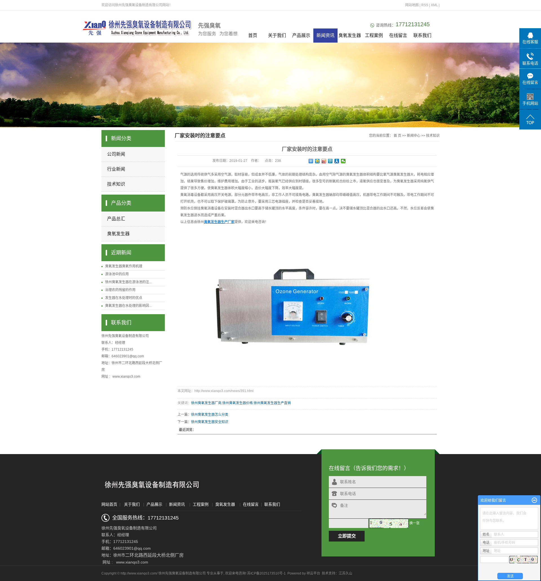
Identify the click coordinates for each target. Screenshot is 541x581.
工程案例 (374, 35)
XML (434, 5)
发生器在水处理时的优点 (123, 298)
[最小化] (534, 500)
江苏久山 (345, 573)
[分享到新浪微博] (324, 161)
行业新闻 (116, 169)
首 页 (397, 136)
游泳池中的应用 (117, 274)
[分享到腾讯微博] (330, 161)
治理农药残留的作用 (120, 290)
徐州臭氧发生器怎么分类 (209, 415)
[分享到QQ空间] (317, 161)
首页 (252, 35)
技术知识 (116, 184)
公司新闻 (116, 154)
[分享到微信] (343, 161)
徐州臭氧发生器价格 (237, 403)
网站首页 (109, 504)
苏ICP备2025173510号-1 (266, 573)
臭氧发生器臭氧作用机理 (123, 266)
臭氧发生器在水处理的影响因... (128, 306)
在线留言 (398, 35)
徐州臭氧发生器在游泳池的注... (128, 282)
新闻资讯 (325, 35)
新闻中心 (413, 136)
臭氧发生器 (349, 35)
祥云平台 (313, 573)
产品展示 (301, 35)
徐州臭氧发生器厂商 (206, 403)
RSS (424, 5)
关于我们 (277, 35)
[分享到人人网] (336, 161)
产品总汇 (116, 218)
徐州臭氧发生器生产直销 (272, 403)
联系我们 (422, 35)
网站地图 (412, 5)
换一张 (414, 523)
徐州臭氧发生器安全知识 (209, 422)
